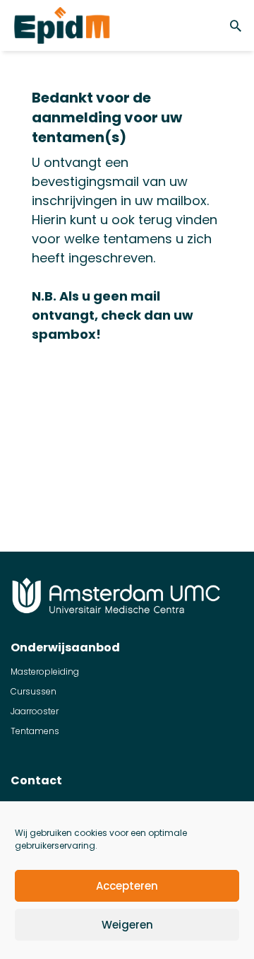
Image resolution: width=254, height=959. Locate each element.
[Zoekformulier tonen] (238, 25)
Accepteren (127, 885)
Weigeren (127, 924)
